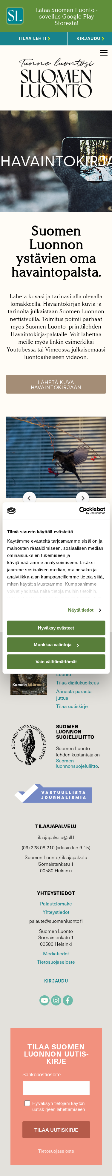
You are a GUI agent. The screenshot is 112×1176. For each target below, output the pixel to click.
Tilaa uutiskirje (72, 706)
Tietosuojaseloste (56, 961)
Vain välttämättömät (56, 661)
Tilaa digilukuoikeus (77, 682)
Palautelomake (56, 903)
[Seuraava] (82, 498)
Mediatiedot (56, 953)
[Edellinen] (29, 498)
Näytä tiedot (80, 609)
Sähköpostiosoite (41, 1074)
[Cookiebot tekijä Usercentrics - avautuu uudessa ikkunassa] (79, 511)
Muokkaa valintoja (52, 644)
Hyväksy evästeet (56, 627)
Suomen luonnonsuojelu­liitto (77, 763)
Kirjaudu (56, 981)
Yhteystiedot (56, 911)
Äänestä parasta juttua (74, 694)
